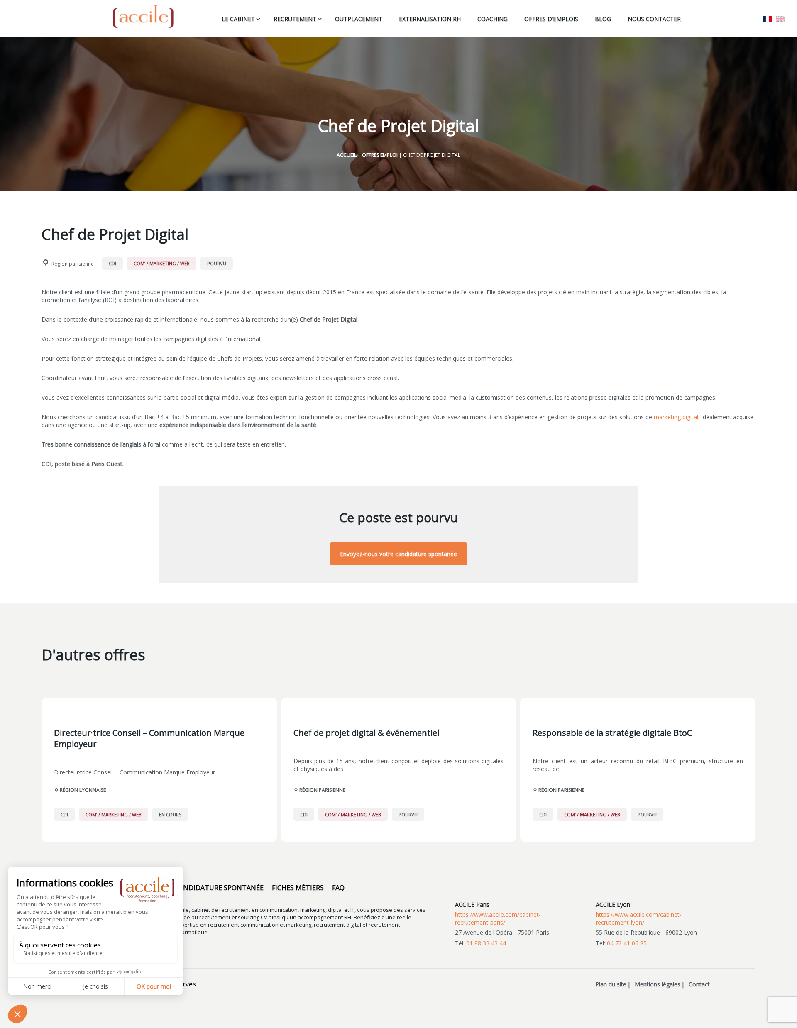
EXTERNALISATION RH (430, 19)
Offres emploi (380, 155)
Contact (699, 984)
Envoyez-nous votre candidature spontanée (398, 554)
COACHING (492, 19)
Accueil (347, 155)
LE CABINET (238, 19)
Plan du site (610, 984)
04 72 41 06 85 (627, 943)
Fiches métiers (298, 887)
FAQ (338, 887)
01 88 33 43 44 (486, 943)
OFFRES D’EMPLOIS (551, 19)
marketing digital (676, 417)
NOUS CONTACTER (654, 19)
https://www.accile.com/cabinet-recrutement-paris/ (498, 918)
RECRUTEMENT (295, 19)
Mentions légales (657, 984)
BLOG (603, 19)
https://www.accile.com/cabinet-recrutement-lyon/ (639, 918)
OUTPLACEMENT (358, 19)
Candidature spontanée (219, 887)
